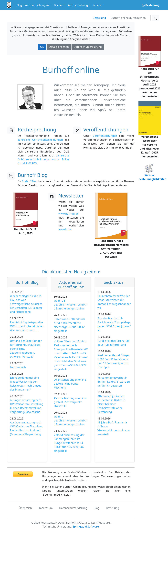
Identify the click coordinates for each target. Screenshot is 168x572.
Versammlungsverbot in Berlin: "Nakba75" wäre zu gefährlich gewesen (113, 381)
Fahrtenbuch (18, 367)
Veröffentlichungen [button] (37, 5)
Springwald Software (86, 526)
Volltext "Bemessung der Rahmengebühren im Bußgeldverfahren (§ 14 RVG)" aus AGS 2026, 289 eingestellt (69, 443)
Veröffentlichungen (105, 136)
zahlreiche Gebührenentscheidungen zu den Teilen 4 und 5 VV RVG (43, 159)
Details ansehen (59, 47)
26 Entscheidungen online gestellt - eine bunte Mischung (70, 383)
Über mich (25, 508)
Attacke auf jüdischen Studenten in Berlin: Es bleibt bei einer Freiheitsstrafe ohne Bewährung (111, 404)
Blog (19, 5)
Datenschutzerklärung (88, 47)
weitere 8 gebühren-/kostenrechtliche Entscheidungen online (70, 304)
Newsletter (65, 229)
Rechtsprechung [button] (77, 5)
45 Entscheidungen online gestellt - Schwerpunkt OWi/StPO (70, 402)
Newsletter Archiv (74, 230)
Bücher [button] (58, 5)
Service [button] (97, 5)
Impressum (45, 508)
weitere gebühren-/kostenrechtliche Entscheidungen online (70, 420)
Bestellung (99, 18)
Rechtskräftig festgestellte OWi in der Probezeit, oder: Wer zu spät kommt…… (27, 326)
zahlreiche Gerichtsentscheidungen (40, 139)
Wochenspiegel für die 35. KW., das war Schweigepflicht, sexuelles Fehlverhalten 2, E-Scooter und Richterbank (26, 304)
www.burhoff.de (68, 213)
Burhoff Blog (30, 181)
